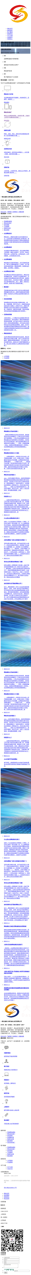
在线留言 (10, 37)
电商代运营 (7, 228)
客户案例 (10, 32)
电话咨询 (6, 1198)
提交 (6, 1272)
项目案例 (6, 1195)
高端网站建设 (8, 221)
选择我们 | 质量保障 (18, 212)
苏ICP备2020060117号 (10, 1187)
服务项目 (10, 30)
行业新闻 (6, 358)
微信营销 (6, 230)
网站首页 (10, 28)
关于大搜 (10, 35)
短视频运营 (10, 1137)
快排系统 (6, 224)
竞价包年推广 (11, 1142)
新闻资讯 (10, 33)
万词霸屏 (6, 226)
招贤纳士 (10, 39)
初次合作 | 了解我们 (6, 212)
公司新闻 (6, 356)
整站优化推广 (8, 223)
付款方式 (10, 1168)
